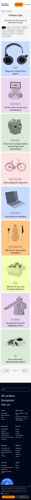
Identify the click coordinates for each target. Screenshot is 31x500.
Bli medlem (8, 396)
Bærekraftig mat (5, 415)
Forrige (7, 371)
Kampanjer (7, 400)
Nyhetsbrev (18, 448)
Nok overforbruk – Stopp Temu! (21, 413)
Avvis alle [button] (22, 497)
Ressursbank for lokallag (7, 437)
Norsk (16, 465)
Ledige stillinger (19, 435)
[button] (15, 493)
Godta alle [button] (8, 497)
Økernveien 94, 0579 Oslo (6, 453)
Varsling (3, 456)
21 (18, 371)
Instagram (17, 450)
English (17, 467)
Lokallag (17, 433)
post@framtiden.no (6, 450)
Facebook (17, 454)
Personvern (18, 437)
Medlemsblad (4, 429)
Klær (2, 417)
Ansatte (17, 431)
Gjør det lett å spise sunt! (21, 416)
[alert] (15, 492)
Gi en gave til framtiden (7, 467)
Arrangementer (5, 435)
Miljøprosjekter (5, 433)
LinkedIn (17, 452)
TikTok (17, 456)
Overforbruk (4, 413)
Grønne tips (9, 11)
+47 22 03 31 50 (5, 448)
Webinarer (3, 439)
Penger (3, 419)
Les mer (24, 491)
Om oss (5, 404)
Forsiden (3, 11)
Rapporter (3, 431)
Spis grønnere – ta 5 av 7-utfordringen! (21, 419)
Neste (24, 371)
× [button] (29, 486)
